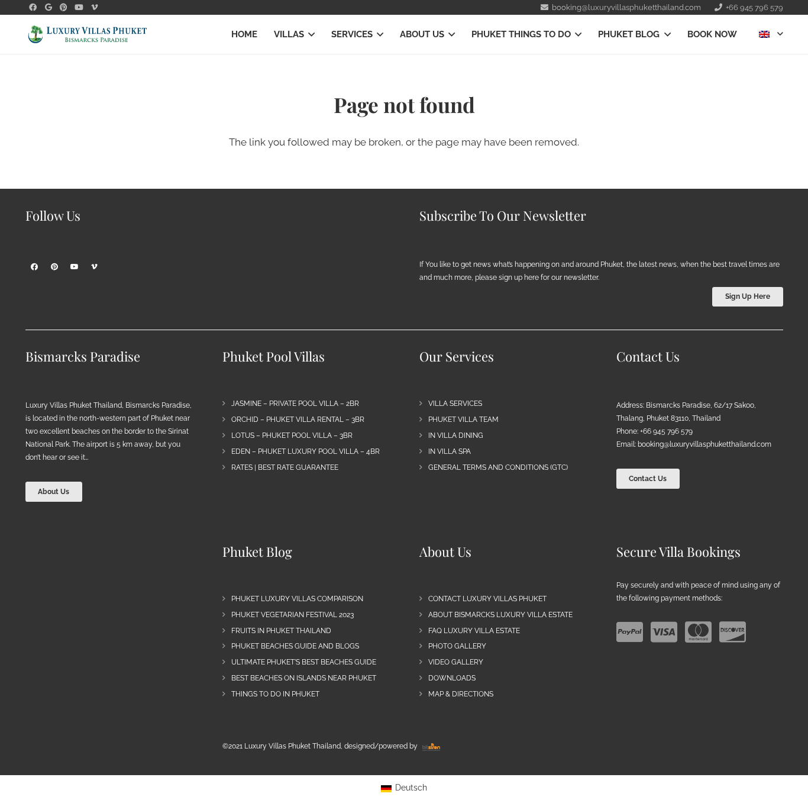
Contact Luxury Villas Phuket (487, 599)
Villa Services (455, 403)
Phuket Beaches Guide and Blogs (295, 646)
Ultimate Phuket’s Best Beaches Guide (303, 662)
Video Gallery (455, 662)
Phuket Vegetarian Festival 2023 (292, 615)
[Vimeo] (94, 7)
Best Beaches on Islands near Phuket (303, 678)
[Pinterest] (64, 7)
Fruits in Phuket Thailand (281, 631)
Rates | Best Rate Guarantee (284, 467)
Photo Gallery (457, 646)
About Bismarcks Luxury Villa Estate (500, 615)
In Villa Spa (449, 451)
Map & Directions (460, 694)
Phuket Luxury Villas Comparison (297, 599)
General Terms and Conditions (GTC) (498, 467)
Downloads (452, 678)
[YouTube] (79, 7)
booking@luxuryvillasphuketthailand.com (704, 444)
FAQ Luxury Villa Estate (474, 631)
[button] (309, 34)
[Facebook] (33, 7)
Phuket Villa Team (463, 419)
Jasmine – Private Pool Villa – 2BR (295, 403)
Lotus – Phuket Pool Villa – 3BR (292, 435)
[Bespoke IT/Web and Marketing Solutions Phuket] (431, 746)
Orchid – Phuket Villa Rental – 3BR (297, 419)
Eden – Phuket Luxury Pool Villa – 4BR (305, 451)
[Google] (48, 7)
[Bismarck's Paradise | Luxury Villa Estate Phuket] (87, 34)
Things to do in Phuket (275, 694)
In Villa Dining (455, 435)
